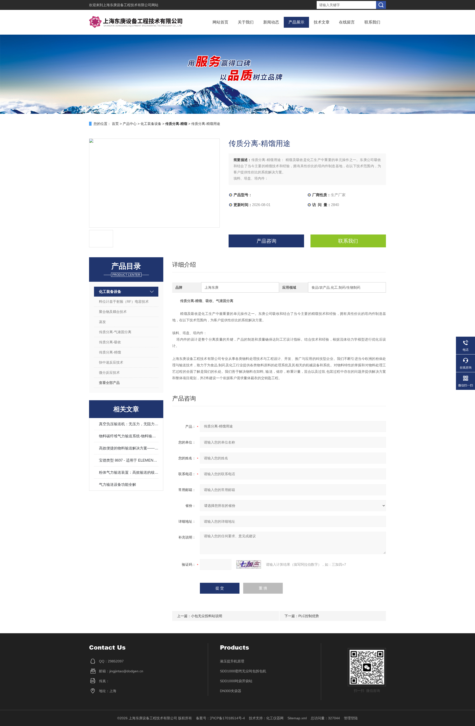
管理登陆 (351, 718)
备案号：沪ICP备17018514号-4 (220, 718)
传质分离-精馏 (110, 352)
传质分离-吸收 (110, 342)
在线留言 (347, 22)
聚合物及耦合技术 (113, 312)
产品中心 (130, 124)
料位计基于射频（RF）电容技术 (124, 302)
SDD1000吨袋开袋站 (236, 681)
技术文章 (322, 22)
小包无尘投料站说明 (206, 616)
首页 (115, 124)
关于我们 (246, 22)
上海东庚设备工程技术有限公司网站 (130, 5)
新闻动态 (271, 22)
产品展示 (296, 22)
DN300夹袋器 (230, 691)
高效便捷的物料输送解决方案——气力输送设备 (128, 448)
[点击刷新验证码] (248, 564)
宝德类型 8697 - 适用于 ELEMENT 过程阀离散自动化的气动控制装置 (128, 460)
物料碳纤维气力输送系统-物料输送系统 (128, 436)
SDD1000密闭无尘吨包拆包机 (243, 671)
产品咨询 (266, 241)
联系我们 (372, 22)
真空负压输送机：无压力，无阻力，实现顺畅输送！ (128, 424)
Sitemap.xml (297, 718)
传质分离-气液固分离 (115, 332)
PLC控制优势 (308, 616)
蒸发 (102, 322)
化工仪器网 (275, 718)
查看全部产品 (109, 383)
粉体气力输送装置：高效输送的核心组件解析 (128, 472)
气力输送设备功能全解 (117, 484)
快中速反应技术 (111, 362)
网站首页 (220, 22)
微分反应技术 (109, 373)
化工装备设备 (151, 124)
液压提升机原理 (232, 661)
